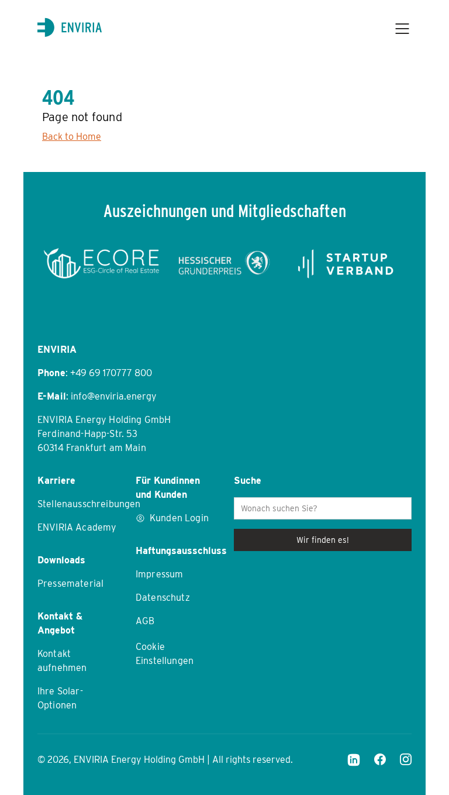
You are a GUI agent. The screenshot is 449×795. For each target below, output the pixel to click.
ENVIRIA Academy (76, 527)
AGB (145, 621)
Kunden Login (179, 518)
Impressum (159, 574)
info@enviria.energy (114, 396)
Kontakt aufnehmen (62, 660)
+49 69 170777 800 (111, 372)
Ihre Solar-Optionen (60, 698)
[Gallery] (224, 263)
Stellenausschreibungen (77, 504)
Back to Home (71, 136)
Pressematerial (70, 583)
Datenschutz (163, 597)
